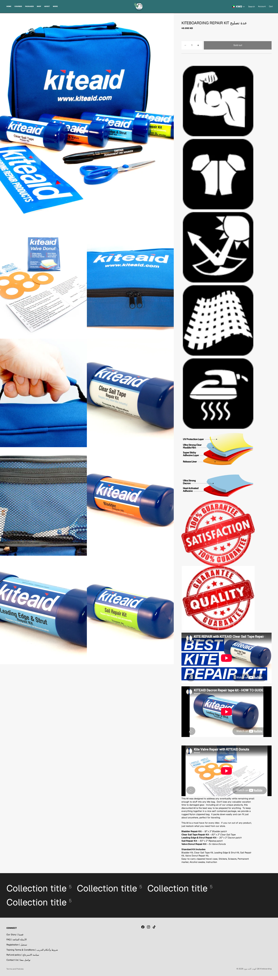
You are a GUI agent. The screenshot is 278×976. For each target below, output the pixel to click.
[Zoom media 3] (130, 284)
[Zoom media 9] (130, 610)
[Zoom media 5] (130, 393)
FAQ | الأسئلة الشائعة (16, 939)
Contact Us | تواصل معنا (18, 959)
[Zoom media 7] (130, 501)
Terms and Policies (14, 969)
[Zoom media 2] (43, 284)
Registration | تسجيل (16, 944)
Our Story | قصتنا (14, 934)
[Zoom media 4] (43, 393)
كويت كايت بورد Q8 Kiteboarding (258, 968)
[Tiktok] (154, 927)
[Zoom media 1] (87, 121)
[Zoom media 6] (43, 501)
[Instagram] (148, 927)
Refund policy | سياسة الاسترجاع (22, 954)
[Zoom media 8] (43, 610)
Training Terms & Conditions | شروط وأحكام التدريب (32, 949)
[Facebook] (143, 927)
